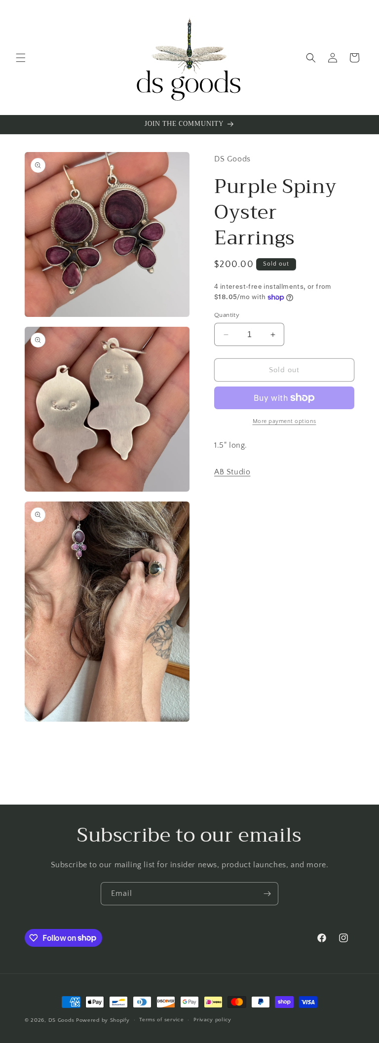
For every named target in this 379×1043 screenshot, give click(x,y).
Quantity (226, 314)
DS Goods (61, 1020)
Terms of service (161, 1020)
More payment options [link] (284, 421)
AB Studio (232, 471)
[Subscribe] (267, 893)
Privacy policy (212, 1020)
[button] (21, 58)
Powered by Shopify (103, 1020)
